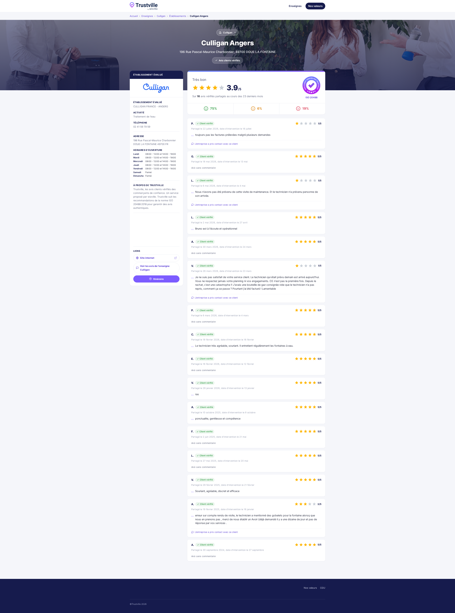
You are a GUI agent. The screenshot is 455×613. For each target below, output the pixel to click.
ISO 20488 (311, 97)
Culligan (161, 16)
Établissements (177, 16)
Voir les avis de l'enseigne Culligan (155, 268)
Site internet (147, 257)
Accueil (134, 16)
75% (213, 108)
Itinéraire (158, 279)
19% (305, 108)
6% (259, 108)
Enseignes (295, 5)
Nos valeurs (315, 5)
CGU (322, 587)
